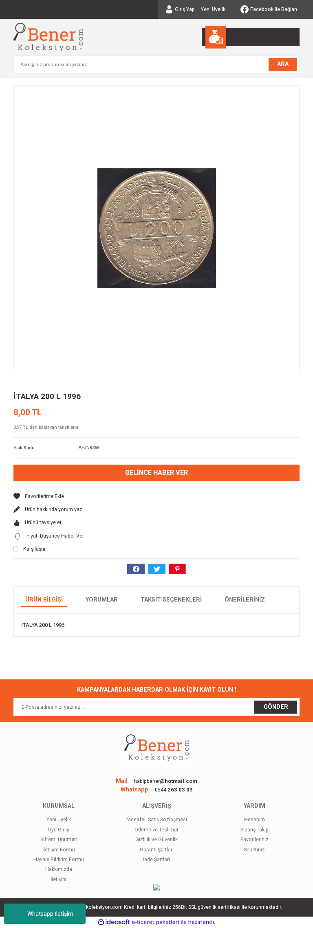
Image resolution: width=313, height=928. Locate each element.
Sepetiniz (254, 850)
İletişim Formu (58, 850)
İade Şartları (156, 859)
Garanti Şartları (157, 850)
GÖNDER (276, 706)
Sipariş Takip (254, 830)
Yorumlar (102, 599)
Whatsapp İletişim (50, 913)
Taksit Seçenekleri (171, 599)
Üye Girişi (58, 830)
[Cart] (251, 37)
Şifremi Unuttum (58, 839)
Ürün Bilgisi (44, 599)
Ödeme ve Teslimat (156, 830)
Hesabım (254, 819)
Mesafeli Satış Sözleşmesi (156, 819)
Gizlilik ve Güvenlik (156, 839)
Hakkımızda (58, 869)
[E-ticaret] (155, 922)
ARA (283, 64)
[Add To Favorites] (156, 496)
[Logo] (48, 37)
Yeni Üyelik (213, 9)
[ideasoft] (113, 922)
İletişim (59, 879)
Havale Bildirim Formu (58, 859)
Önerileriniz (245, 599)
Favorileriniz (254, 839)
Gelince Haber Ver (156, 472)
